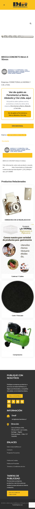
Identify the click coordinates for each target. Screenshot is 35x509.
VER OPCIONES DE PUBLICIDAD (14, 493)
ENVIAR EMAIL (17, 126)
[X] (18, 401)
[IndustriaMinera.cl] (20, 5)
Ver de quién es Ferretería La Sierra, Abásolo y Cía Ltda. (17, 114)
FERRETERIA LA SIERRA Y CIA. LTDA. (16, 135)
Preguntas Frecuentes (13, 453)
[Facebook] (13, 401)
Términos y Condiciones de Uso (16, 466)
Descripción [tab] (5, 141)
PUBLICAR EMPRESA (15, 396)
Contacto (9, 450)
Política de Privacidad (13, 463)
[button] (30, 23)
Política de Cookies (12, 460)
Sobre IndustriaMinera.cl (14, 447)
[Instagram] (9, 406)
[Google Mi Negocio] (22, 401)
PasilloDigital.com (17, 505)
